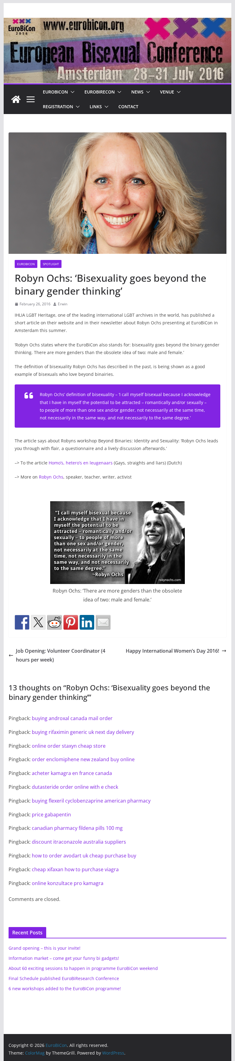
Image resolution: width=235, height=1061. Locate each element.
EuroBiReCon (99, 92)
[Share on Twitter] (38, 622)
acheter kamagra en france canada (72, 773)
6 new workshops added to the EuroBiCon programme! (65, 988)
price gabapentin (51, 814)
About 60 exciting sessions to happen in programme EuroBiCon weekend (83, 968)
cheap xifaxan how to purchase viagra (75, 869)
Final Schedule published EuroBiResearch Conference (64, 978)
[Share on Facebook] (22, 622)
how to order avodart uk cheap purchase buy (84, 855)
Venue (167, 92)
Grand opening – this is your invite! (44, 948)
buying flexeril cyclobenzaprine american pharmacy (91, 800)
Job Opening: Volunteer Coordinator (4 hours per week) (60, 655)
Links (96, 106)
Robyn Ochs (51, 477)
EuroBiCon (55, 92)
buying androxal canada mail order (72, 718)
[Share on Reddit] (54, 622)
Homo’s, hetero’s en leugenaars (81, 463)
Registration (58, 106)
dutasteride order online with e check (75, 787)
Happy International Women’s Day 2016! (172, 650)
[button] (71, 92)
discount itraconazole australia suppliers (79, 841)
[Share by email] (103, 622)
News (137, 92)
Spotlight (51, 264)
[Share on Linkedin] (87, 622)
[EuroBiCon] (16, 99)
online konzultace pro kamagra (67, 883)
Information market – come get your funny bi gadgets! (64, 958)
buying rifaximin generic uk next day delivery (83, 732)
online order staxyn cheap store (69, 745)
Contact (128, 106)
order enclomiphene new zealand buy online (83, 759)
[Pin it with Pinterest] (70, 622)
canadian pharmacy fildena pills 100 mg (77, 828)
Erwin (62, 304)
